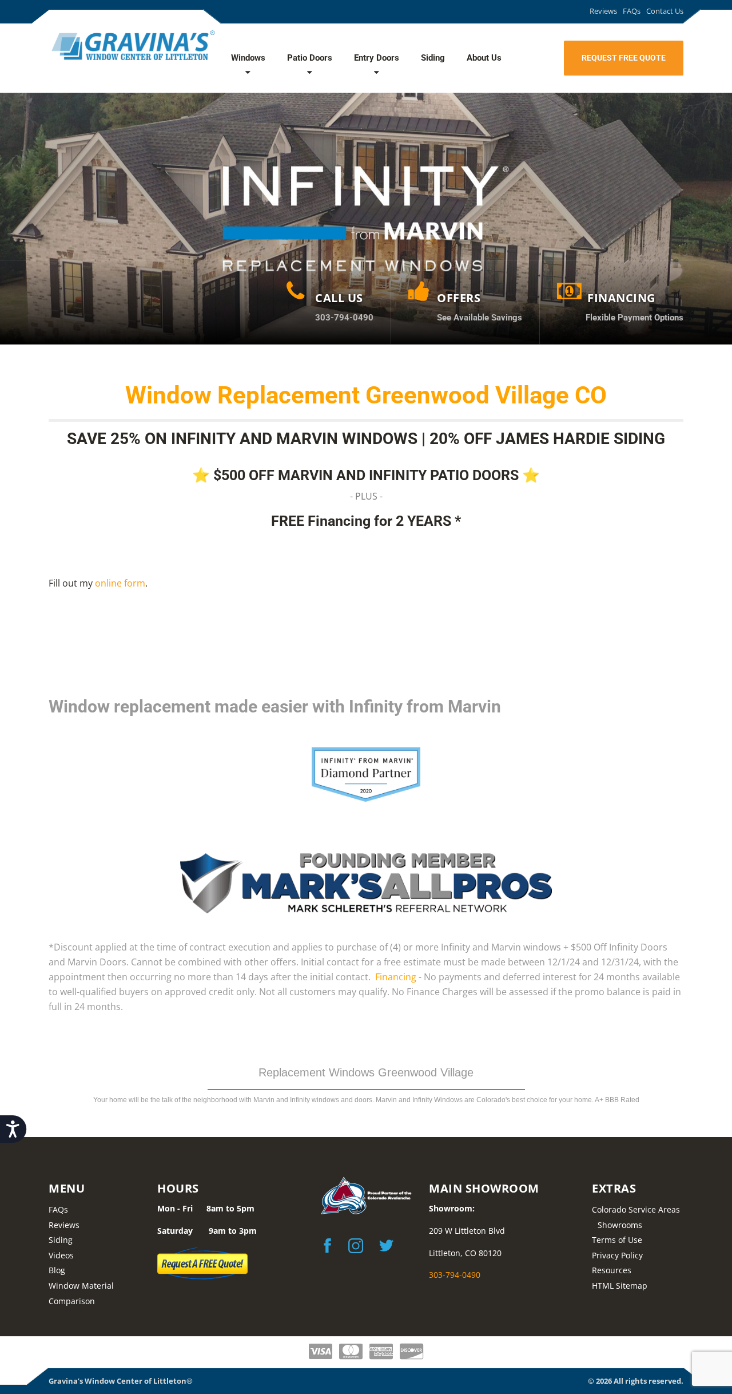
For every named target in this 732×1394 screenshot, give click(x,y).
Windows (248, 58)
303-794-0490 (454, 1274)
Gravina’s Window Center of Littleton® (121, 1381)
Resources (611, 1270)
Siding (433, 58)
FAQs (631, 11)
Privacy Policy (617, 1255)
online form (120, 583)
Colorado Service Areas (636, 1209)
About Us (484, 58)
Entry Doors (376, 58)
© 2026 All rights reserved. (635, 1381)
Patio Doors (309, 58)
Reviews (603, 11)
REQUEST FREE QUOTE (624, 57)
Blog (57, 1270)
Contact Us (664, 11)
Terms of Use (617, 1239)
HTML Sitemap (619, 1285)
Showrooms (620, 1224)
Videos (61, 1255)
